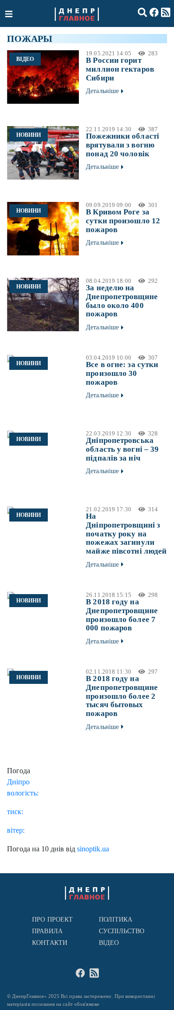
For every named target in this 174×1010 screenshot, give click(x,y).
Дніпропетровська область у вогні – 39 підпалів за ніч (122, 449)
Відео (25, 59)
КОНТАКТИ (49, 942)
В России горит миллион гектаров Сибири (120, 69)
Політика (116, 919)
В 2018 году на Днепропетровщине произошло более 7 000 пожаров (122, 614)
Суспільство (122, 931)
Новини (28, 135)
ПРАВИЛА (47, 931)
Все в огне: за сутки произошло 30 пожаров (122, 373)
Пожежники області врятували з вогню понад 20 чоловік (122, 145)
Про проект (52, 919)
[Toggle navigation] (10, 13)
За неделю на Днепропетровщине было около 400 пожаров (122, 300)
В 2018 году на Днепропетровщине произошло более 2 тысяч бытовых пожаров (122, 696)
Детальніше (102, 90)
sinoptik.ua (93, 849)
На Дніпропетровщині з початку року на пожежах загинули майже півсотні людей (126, 533)
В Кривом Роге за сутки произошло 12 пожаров (123, 220)
